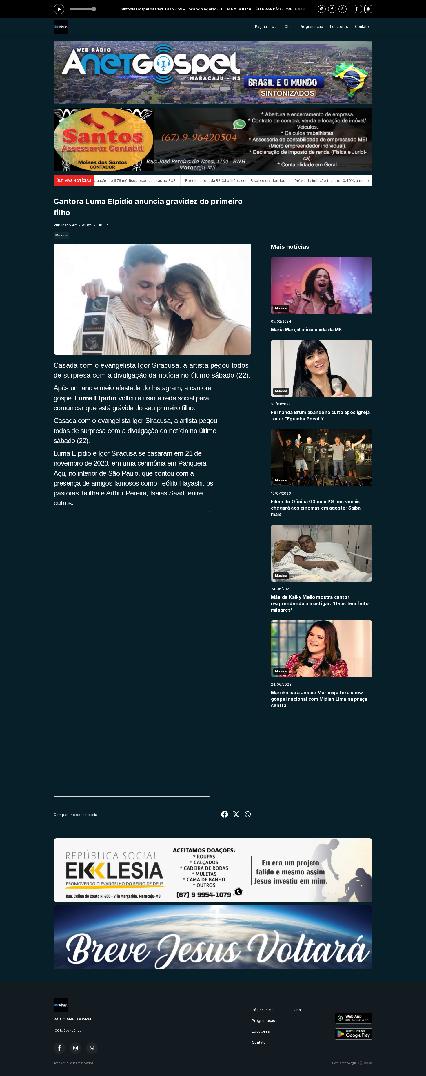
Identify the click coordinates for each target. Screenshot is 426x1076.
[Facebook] (332, 9)
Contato (362, 26)
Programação (311, 26)
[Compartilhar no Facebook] (224, 815)
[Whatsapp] (342, 9)
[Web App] (358, 9)
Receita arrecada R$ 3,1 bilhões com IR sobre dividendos (163, 180)
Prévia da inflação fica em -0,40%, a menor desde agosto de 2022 (280, 180)
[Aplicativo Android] (368, 9)
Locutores (339, 26)
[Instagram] (322, 9)
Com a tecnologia (344, 1063)
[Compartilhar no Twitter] (236, 815)
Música (61, 235)
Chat (289, 26)
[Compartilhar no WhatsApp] (247, 815)
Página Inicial (266, 26)
